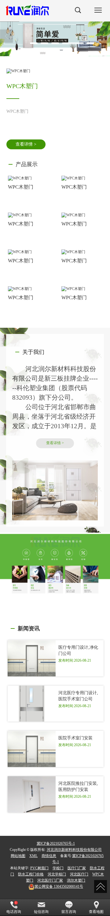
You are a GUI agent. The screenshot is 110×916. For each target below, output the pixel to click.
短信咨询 (41, 912)
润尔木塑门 (76, 880)
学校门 (58, 868)
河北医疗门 (79, 874)
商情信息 (49, 856)
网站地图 (18, 856)
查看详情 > (26, 144)
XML (33, 856)
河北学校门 (57, 874)
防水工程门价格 (31, 874)
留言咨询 (68, 912)
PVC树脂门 (39, 868)
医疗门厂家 (77, 868)
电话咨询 (13, 912)
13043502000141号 (59, 886)
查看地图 (96, 912)
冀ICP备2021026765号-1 (56, 843)
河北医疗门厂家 (50, 880)
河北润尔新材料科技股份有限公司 (74, 849)
